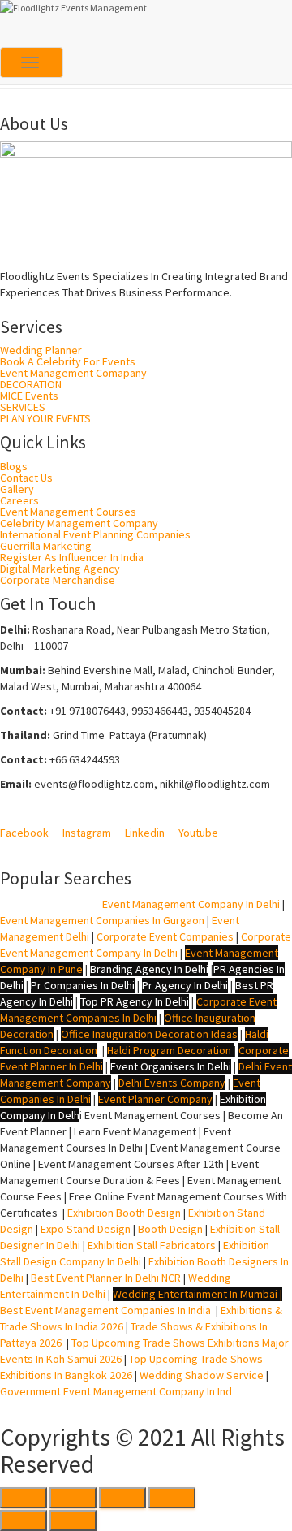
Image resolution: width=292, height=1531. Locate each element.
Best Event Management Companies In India (105, 1310)
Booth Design (170, 1229)
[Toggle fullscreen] (122, 1497)
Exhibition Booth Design (123, 1212)
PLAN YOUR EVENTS (45, 418)
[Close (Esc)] (23, 1497)
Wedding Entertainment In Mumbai (196, 1294)
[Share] (73, 1497)
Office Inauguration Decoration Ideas (149, 1034)
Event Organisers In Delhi (170, 1066)
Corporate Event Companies (165, 936)
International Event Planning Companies (95, 534)
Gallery (17, 489)
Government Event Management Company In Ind (116, 1391)
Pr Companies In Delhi (83, 985)
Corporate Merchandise (57, 580)
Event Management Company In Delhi (191, 904)
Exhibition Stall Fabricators (152, 1245)
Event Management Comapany (73, 372)
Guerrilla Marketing (46, 545)
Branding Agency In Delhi (149, 969)
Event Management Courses (68, 511)
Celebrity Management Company (79, 523)
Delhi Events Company (171, 1082)
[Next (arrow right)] (73, 1520)
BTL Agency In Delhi (48, 904)
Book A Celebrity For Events (67, 361)
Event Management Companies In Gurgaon (102, 920)
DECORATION (31, 384)
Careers (19, 500)
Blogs (14, 466)
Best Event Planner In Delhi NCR (104, 1277)
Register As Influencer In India (72, 557)
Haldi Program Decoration (169, 1050)
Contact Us (26, 477)
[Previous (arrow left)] (23, 1520)
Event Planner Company (155, 1099)
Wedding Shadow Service (202, 1375)
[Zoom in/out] (171, 1497)
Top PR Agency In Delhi (134, 1001)
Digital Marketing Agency (60, 568)
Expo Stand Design (86, 1229)
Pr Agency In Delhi (185, 985)
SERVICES (22, 407)
